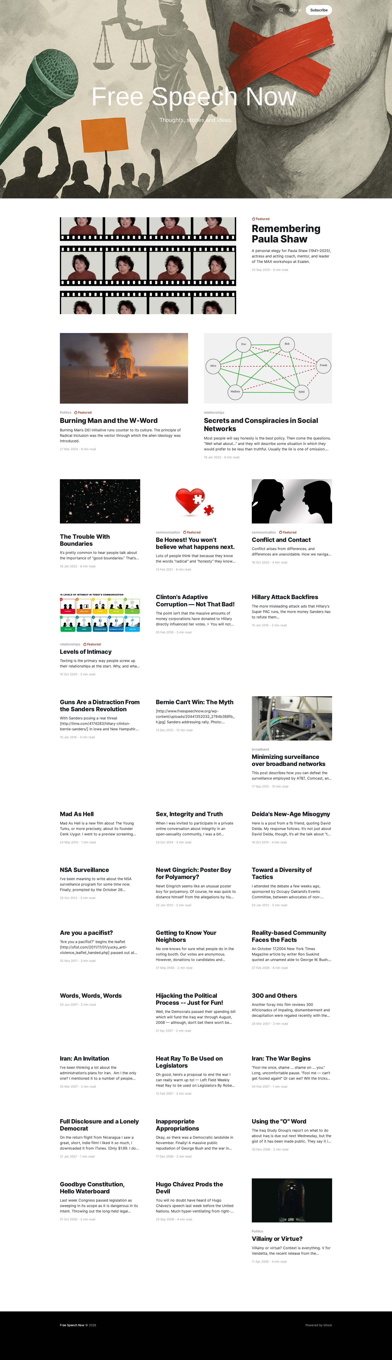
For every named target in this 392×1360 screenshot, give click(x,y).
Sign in (295, 10)
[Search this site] (281, 10)
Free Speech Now (72, 1325)
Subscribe (319, 10)
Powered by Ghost (319, 1325)
